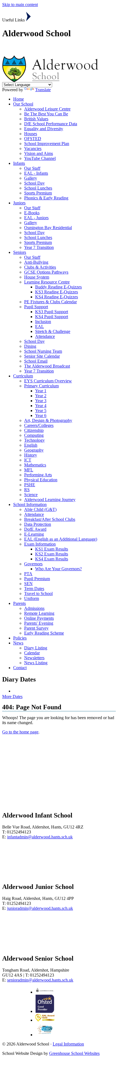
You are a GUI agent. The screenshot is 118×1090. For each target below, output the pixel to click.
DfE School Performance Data (50, 123)
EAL (39, 326)
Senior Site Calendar (42, 356)
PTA (28, 573)
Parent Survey (36, 628)
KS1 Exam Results (51, 549)
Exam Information (40, 544)
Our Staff (32, 168)
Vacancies (32, 148)
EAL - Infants (36, 173)
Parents (19, 603)
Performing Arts (38, 474)
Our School (23, 104)
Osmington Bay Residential (48, 227)
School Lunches (38, 188)
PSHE (29, 484)
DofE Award (35, 529)
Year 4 (40, 405)
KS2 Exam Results (51, 554)
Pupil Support (36, 306)
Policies (20, 638)
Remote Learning (39, 613)
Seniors (19, 252)
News (18, 643)
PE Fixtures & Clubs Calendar (50, 301)
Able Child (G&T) (40, 509)
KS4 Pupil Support (51, 316)
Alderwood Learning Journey (49, 499)
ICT (27, 460)
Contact (20, 667)
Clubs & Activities (40, 267)
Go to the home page (20, 732)
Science (31, 494)
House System (36, 277)
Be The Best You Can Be (46, 114)
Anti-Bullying (36, 262)
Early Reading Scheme (44, 633)
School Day (34, 183)
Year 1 (40, 390)
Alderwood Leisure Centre (47, 109)
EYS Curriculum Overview (48, 381)
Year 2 (40, 395)
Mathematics (35, 465)
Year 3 (40, 400)
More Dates (12, 696)
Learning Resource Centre (47, 282)
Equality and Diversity (43, 128)
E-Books (32, 212)
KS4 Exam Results (51, 559)
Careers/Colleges (39, 425)
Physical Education (40, 479)
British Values (36, 118)
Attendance (45, 336)
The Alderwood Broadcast (47, 366)
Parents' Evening (38, 623)
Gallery (30, 178)
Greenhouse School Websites (74, 1053)
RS (27, 489)
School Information (30, 504)
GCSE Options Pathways (46, 272)
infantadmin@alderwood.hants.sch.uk (40, 837)
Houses (30, 133)
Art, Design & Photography (48, 420)
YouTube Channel (40, 158)
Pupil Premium (37, 578)
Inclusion (43, 321)
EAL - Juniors (36, 217)
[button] (28, 16)
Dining (30, 346)
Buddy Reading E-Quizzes (58, 287)
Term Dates (34, 588)
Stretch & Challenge (52, 331)
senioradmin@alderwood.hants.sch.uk (40, 980)
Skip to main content (20, 4)
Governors (33, 563)
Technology (34, 440)
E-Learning (34, 534)
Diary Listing (35, 648)
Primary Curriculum (41, 385)
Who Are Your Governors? (58, 568)
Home (18, 99)
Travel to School (38, 593)
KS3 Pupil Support (51, 311)
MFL (28, 470)
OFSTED (32, 138)
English (30, 445)
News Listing (35, 662)
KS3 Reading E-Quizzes (56, 292)
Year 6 (40, 415)
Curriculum (23, 376)
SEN (28, 583)
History (30, 455)
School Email (35, 361)
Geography (34, 450)
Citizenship (34, 430)
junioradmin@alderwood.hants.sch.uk (40, 908)
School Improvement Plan (46, 143)
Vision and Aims (38, 153)
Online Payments (39, 618)
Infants (19, 163)
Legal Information (68, 1044)
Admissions (34, 608)
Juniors (19, 203)
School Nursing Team (43, 351)
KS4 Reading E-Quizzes (56, 296)
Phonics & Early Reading (46, 198)
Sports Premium (38, 193)
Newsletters (34, 657)
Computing (34, 435)
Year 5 (40, 410)
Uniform (31, 598)
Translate (43, 89)
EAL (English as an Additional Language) (60, 539)
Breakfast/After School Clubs (49, 519)
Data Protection (37, 524)
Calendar (32, 652)
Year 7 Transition (39, 247)
